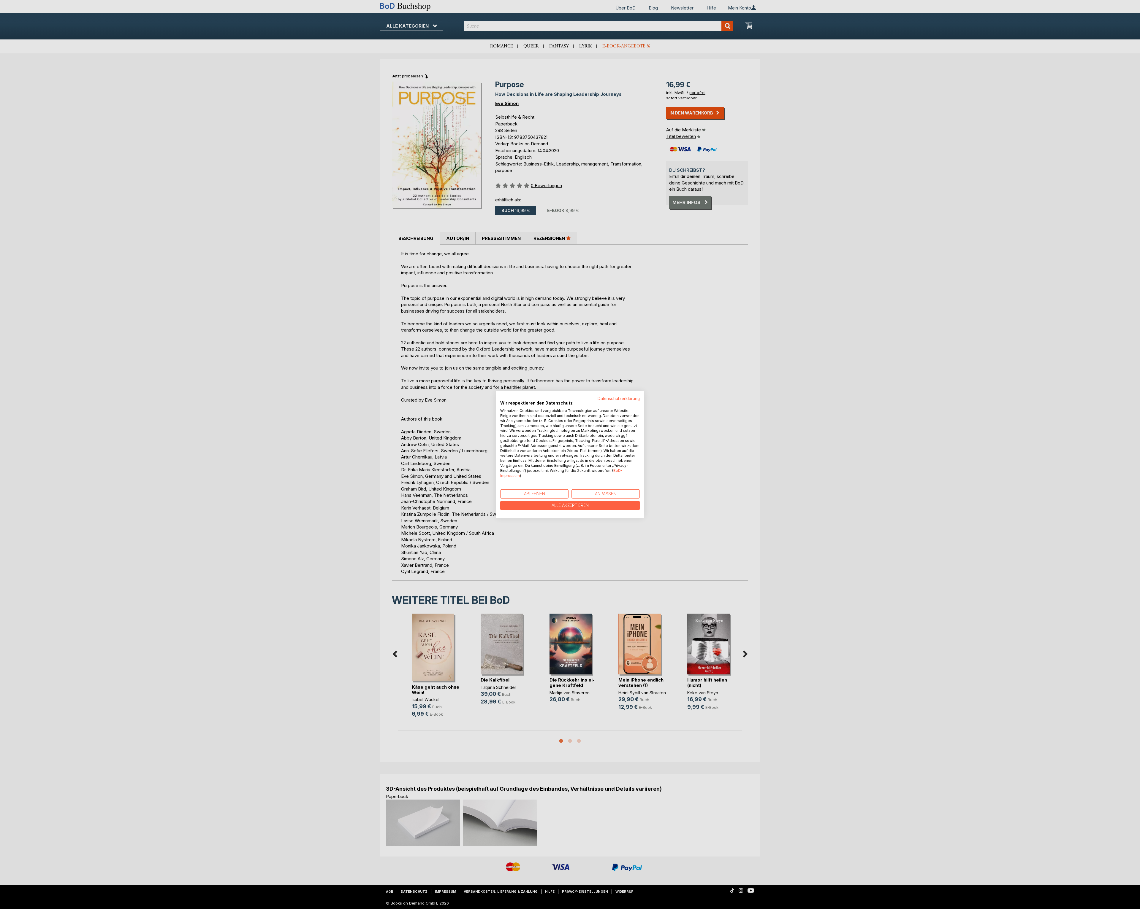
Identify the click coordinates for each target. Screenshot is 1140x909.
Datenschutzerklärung (619, 398)
